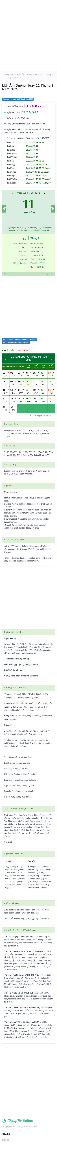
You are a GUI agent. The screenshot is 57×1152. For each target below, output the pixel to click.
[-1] (4, 209)
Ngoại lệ (7, 725)
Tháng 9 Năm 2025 (28, 193)
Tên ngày (8, 694)
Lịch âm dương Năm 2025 (29, 74)
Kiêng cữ (8, 716)
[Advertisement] (28, 40)
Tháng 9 (49, 74)
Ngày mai (49, 274)
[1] (53, 209)
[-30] (12, 193)
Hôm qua (7, 274)
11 (28, 204)
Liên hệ (5, 1140)
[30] (44, 193)
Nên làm (8, 703)
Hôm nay (28, 274)
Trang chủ (8, 74)
